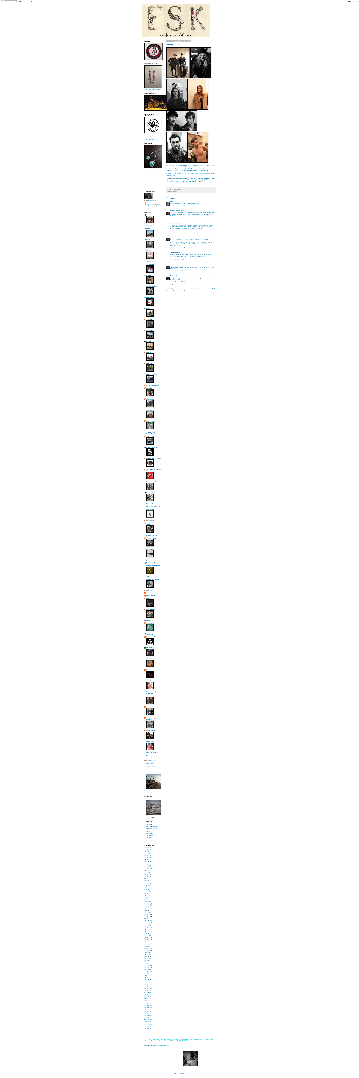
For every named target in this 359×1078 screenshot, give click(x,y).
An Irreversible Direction (152, 696)
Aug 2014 (146, 884)
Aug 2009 (146, 996)
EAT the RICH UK (151, 595)
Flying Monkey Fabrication (153, 565)
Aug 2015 (146, 868)
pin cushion (149, 620)
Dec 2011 (146, 943)
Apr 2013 (146, 912)
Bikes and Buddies (151, 504)
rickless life (149, 758)
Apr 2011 (146, 958)
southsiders (149, 634)
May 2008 (146, 1025)
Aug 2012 (146, 927)
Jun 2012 (146, 931)
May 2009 (146, 1002)
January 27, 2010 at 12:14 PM (177, 205)
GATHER (148, 250)
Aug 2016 (146, 849)
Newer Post (169, 288)
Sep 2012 (146, 926)
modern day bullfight (151, 286)
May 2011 (146, 956)
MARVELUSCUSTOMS (152, 707)
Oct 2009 (146, 992)
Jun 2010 (146, 977)
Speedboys (149, 319)
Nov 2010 (146, 967)
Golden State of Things (151, 828)
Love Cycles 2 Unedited (153, 792)
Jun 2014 (146, 887)
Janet (171, 201)
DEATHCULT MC (150, 593)
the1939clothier (150, 609)
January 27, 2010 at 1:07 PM (177, 247)
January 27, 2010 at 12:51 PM (177, 232)
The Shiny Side (150, 264)
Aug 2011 (146, 950)
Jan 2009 (146, 1009)
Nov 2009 (146, 990)
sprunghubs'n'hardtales (152, 385)
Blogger (183, 1073)
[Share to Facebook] (179, 189)
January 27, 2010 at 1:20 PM (177, 270)
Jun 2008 (146, 1023)
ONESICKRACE (150, 766)
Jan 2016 (146, 859)
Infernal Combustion (151, 374)
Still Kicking (149, 549)
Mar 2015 (146, 874)
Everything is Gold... (151, 760)
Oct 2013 (146, 901)
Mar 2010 (146, 983)
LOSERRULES (150, 275)
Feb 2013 (146, 916)
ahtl (147, 755)
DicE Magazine (150, 520)
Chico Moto (149, 824)
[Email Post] (170, 189)
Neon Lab (148, 670)
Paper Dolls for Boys (151, 835)
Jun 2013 (146, 908)
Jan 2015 (146, 878)
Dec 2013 (146, 897)
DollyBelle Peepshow (151, 826)
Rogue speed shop (151, 637)
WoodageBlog (150, 330)
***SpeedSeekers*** (151, 215)
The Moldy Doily (150, 261)
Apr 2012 (146, 935)
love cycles (149, 363)
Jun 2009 (146, 1000)
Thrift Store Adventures (151, 839)
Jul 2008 (146, 1021)
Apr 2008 (146, 1026)
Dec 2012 (146, 920)
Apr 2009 (146, 1004)
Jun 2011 (146, 954)
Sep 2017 (146, 847)
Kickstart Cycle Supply (152, 482)
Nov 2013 (146, 899)
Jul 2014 (146, 886)
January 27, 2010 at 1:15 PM (177, 260)
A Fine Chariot (150, 681)
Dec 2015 (146, 861)
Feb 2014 (146, 893)
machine (148, 341)
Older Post (213, 288)
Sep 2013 (146, 903)
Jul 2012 (146, 929)
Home (191, 288)
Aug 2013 (146, 905)
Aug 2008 (146, 1019)
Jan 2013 (146, 918)
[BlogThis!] (175, 189)
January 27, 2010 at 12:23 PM (177, 218)
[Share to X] (177, 189)
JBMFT (148, 576)
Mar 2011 (146, 960)
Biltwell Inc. (149, 590)
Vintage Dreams (150, 436)
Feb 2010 (146, 985)
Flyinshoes (149, 598)
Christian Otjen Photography (153, 579)
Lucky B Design (150, 410)
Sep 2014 (146, 882)
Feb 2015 (146, 876)
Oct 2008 (146, 1015)
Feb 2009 (146, 1007)
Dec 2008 (146, 1011)
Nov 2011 (146, 945)
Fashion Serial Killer (175, 210)
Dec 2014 (146, 880)
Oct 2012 (146, 924)
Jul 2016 (146, 851)
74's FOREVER (150, 648)
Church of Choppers (151, 752)
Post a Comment (172, 285)
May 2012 (146, 933)
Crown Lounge (150, 741)
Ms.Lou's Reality (150, 421)
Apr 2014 (146, 891)
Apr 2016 (146, 853)
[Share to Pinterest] (180, 189)
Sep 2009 (146, 994)
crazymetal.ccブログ (151, 535)
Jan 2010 (146, 987)
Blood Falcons (150, 399)
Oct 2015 (146, 865)
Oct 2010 (146, 969)
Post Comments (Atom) (179, 291)
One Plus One (149, 833)
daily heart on (173, 191)
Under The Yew (150, 763)
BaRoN (148, 228)
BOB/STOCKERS (150, 730)
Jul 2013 (146, 906)
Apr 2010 (146, 981)
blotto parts (149, 352)
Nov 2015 (146, 863)
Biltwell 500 (153, 817)
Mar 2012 (146, 937)
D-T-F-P (148, 560)
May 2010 (146, 979)
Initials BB (149, 226)
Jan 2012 (146, 941)
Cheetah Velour (150, 659)
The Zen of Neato (150, 493)
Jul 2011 (146, 952)
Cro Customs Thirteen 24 (153, 506)
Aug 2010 (146, 973)
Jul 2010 (146, 975)
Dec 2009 (146, 988)
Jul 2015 (146, 870)
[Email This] (173, 189)
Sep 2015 (146, 867)
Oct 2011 (146, 946)
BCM (147, 308)
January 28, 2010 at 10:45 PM (177, 281)
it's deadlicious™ (150, 509)
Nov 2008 (146, 1013)
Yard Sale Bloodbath (151, 841)
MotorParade (149, 297)
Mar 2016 (146, 855)
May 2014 (146, 889)
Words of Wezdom (151, 538)
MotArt (148, 239)
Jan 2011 (146, 964)
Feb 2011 (146, 962)
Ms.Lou (172, 276)
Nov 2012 (146, 922)
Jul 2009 (146, 998)
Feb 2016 (146, 857)
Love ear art (149, 388)
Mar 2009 (146, 1005)
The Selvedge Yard (151, 563)
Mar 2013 (146, 914)
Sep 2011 (146, 948)
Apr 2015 (146, 872)
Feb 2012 (146, 939)
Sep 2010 (146, 971)
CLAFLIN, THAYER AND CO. (153, 458)
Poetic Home (149, 837)
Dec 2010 (146, 966)
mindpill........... (150, 623)
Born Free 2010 (190, 1069)
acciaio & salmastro (151, 447)
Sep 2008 (146, 1017)
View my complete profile (150, 208)
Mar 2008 (146, 1028)
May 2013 (146, 910)
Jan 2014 (146, 895)
